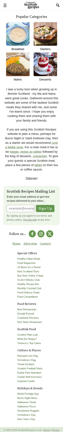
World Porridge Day (28, 393)
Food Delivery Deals (28, 292)
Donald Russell (25, 313)
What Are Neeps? (27, 339)
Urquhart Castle (26, 381)
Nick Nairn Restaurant (29, 322)
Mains (18, 79)
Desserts (45, 79)
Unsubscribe (30, 219)
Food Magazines (26, 263)
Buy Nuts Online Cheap (30, 275)
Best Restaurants (26, 309)
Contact (45, 244)
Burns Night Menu (27, 398)
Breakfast (17, 49)
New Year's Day (26, 419)
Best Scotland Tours (28, 271)
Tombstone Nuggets (28, 410)
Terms (46, 430)
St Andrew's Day (26, 415)
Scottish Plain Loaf (27, 334)
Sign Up (45, 208)
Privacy (56, 430)
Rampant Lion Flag (27, 356)
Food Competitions (27, 296)
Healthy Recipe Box (28, 284)
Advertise (30, 244)
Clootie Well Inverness (29, 377)
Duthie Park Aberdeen (29, 372)
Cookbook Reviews (28, 318)
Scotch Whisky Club (28, 280)
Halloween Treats (26, 402)
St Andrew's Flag (26, 360)
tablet (38, 165)
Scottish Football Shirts (30, 368)
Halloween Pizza (26, 406)
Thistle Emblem (25, 364)
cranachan (40, 156)
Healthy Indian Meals (28, 258)
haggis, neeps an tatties (26, 151)
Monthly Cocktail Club (29, 288)
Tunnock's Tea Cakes (29, 343)
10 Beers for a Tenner (29, 267)
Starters (45, 49)
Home (16, 244)
